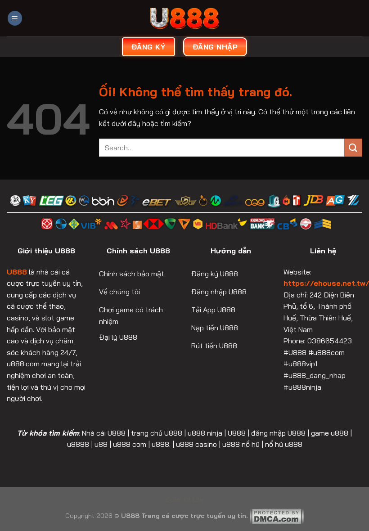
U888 (17, 271)
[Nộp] (353, 147)
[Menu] (15, 18)
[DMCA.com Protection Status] (277, 516)
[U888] (184, 18)
